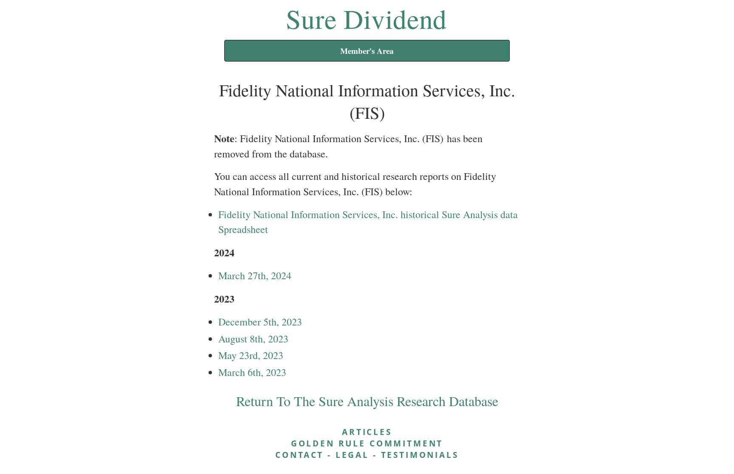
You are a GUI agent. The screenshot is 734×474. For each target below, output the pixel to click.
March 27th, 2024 (254, 275)
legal (352, 454)
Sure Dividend (366, 18)
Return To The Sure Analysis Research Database (367, 401)
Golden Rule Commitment (367, 443)
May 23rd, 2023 (250, 355)
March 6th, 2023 (252, 372)
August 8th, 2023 (253, 338)
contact (299, 454)
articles (367, 432)
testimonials (420, 454)
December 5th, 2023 (260, 321)
